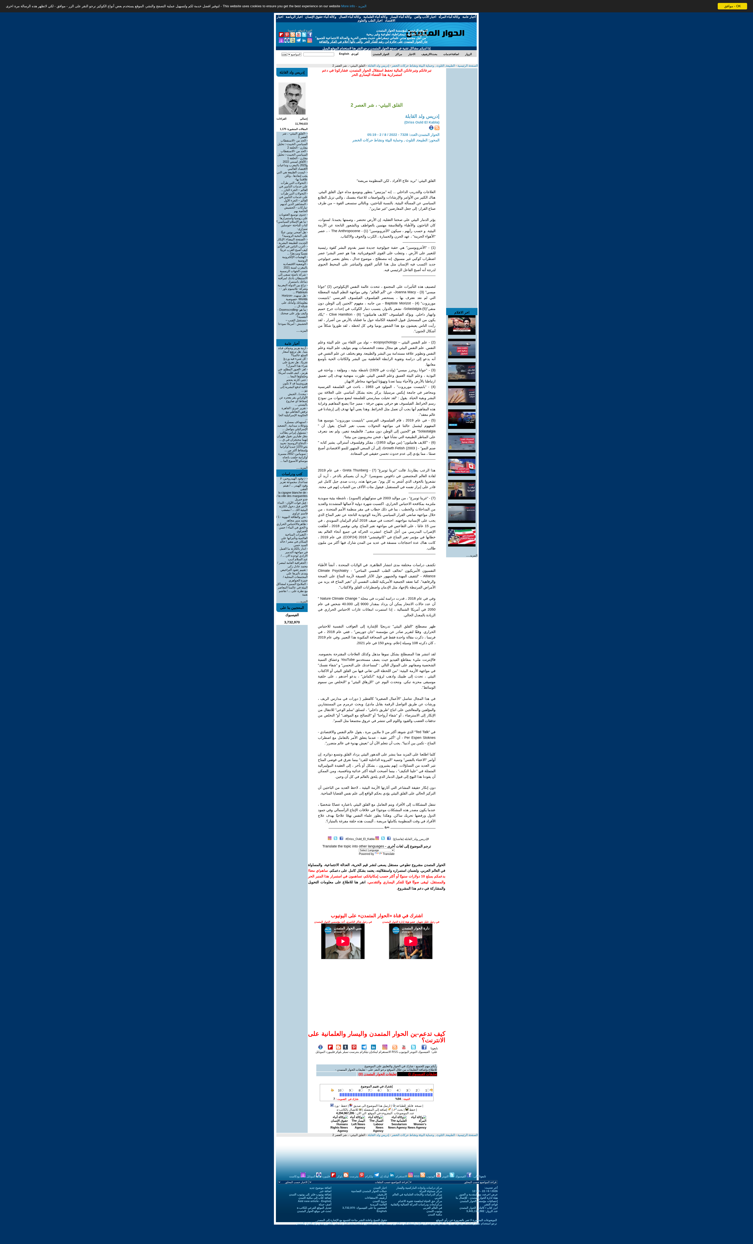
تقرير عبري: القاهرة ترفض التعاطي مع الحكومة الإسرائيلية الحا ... (293, 413)
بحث (400, 1109)
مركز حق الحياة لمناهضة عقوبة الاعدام (420, 1201)
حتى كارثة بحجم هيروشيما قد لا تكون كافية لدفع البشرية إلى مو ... (294, 385)
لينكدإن (373, 1051)
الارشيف (382, 1194)
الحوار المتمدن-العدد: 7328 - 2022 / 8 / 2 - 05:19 (403, 135)
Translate (389, 853)
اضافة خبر (325, 1191)
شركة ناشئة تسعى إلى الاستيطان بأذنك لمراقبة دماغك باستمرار (293, 278)
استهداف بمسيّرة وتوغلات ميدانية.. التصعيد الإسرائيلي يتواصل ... (292, 425)
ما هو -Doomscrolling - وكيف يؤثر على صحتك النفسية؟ (292, 313)
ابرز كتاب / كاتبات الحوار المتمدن (478, 1207)
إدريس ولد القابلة (378, 65)
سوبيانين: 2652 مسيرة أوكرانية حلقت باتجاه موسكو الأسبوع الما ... (293, 457)
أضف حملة (325, 1204)
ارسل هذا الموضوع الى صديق (371, 1105)
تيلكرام (364, 1051)
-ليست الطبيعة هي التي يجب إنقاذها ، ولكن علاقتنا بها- (292, 176)
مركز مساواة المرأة (430, 1191)
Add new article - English (314, 1201)
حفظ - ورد (340, 1105)
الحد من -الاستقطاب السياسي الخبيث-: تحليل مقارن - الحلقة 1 (292, 154)
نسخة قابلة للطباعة (409, 1105)
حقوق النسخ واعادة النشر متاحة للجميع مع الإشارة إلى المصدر (352, 1220)
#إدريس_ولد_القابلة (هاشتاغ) (411, 839)
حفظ (411, 1109)
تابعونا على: (434, 1050)
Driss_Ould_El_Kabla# (360, 839)
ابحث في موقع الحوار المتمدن (314, 1211)
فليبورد (330, 1051)
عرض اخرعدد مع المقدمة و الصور (478, 1194)
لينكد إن (384, 1176)
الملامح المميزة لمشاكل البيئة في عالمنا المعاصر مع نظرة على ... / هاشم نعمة (292, 589)
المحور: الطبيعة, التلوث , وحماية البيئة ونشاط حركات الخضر (395, 140)
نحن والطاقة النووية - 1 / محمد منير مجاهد (292, 518)
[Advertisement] (461, 127)
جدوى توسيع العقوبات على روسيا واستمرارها (293, 216)
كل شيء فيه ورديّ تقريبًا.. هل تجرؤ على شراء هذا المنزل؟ (295, 362)
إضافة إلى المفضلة (376, 1109)
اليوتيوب (404, 1051)
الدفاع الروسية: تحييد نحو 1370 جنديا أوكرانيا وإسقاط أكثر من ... (294, 446)
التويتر (413, 1051)
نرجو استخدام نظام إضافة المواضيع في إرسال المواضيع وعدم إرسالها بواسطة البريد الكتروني (443, 1223)
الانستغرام (385, 1051)
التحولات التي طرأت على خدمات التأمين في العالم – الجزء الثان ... (293, 186)
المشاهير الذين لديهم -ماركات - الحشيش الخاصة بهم (294, 207)
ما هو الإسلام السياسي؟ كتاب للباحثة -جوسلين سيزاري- (292, 225)
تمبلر (345, 1051)
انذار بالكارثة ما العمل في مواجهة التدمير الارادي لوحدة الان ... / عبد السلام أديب (294, 554)
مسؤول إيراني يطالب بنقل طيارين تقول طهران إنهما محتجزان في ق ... (292, 436)
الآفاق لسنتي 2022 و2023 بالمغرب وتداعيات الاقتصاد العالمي (292, 165)
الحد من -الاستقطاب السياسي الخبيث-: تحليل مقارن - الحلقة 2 (292, 144)
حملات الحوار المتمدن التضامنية (369, 1191)
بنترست (354, 1051)
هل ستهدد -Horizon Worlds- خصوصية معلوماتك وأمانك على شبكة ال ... (294, 301)
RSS (395, 1051)
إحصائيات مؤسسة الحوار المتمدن (479, 1201)
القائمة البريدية (378, 1204)
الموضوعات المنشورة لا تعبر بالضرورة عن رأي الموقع (466, 1220)
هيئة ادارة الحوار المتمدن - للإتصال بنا (477, 1197)
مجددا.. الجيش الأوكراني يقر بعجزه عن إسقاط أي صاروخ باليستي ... (293, 399)
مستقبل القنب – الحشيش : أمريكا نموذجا (293, 322)
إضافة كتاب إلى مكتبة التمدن (314, 1197)
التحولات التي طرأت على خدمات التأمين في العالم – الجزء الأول (293, 197)
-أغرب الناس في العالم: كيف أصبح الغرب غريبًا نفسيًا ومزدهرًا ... (292, 250)
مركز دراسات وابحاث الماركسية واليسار (419, 1187)
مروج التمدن (380, 1201)
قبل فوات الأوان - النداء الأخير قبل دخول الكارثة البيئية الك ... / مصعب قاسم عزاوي (292, 508)
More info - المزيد (353, 6)
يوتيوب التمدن (434, 1211)
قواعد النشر (491, 1204)
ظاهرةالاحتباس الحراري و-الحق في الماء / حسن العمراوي (292, 527)
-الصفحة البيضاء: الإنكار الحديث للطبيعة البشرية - (292, 241)
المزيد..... (471, 555)
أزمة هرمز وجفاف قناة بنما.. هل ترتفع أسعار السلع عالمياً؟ (293, 351)
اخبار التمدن (380, 1187)
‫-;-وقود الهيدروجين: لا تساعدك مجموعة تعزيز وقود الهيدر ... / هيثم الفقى (294, 484)
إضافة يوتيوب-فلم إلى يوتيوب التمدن (310, 1194)
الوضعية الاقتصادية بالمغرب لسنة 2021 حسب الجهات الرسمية (294, 267)
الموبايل (320, 1051)
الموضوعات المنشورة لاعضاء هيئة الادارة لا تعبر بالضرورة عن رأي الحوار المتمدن (341, 1223)
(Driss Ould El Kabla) (421, 122)
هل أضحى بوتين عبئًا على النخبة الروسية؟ (294, 234)
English (382, 1211)
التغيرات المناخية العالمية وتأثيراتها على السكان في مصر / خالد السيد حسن (294, 540)
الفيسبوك (424, 1051)
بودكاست (295, 1176)
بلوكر (338, 1051)
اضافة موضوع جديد (320, 1187)
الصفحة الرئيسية (467, 65)
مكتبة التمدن (435, 1214)
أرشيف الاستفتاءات (376, 1197)
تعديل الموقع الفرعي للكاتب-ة (314, 1207)
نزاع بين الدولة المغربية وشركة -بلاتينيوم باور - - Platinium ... (293, 288)
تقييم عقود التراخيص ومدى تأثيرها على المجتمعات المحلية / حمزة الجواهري (294, 575)
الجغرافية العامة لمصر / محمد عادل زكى (292, 564)
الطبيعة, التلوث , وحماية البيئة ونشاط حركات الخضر (423, 65)
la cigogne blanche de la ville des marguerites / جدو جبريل (292, 496)
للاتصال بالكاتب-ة (348, 1109)
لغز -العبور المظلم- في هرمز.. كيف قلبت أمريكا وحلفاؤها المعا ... (293, 373)
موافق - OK (732, 6)
